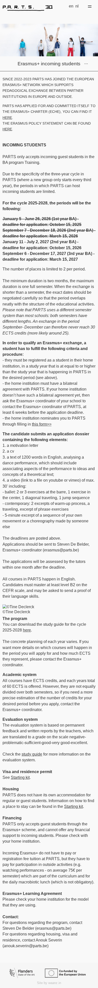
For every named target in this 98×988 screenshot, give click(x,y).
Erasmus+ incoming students (49, 63)
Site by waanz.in (49, 983)
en (71, 6)
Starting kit (20, 777)
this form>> (42, 424)
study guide (32, 754)
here (7, 118)
